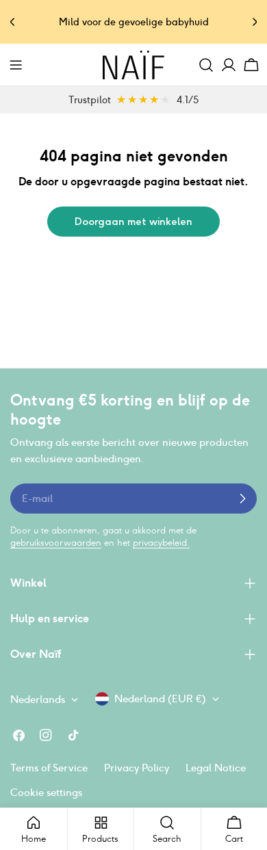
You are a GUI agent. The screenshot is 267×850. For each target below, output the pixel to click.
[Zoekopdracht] (206, 65)
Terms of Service (49, 767)
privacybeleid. (161, 542)
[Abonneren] (242, 499)
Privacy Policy (136, 767)
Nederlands (37, 699)
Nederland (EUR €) (160, 698)
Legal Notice (216, 767)
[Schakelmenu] (15, 65)
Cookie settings (46, 792)
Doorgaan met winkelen (133, 221)
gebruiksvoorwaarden (55, 542)
